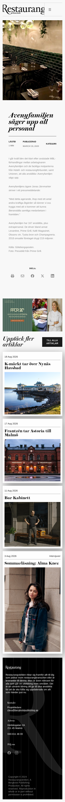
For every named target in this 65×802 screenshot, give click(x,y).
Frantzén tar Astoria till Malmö (27, 433)
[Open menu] (50, 10)
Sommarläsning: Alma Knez (31, 563)
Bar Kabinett (17, 498)
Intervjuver (54, 556)
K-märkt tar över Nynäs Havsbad (27, 366)
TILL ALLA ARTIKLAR (52, 342)
